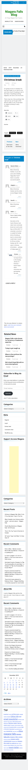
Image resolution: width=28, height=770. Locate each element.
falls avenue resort (17, 721)
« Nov (5, 693)
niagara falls (10, 734)
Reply (19, 181)
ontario (20, 743)
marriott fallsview (18, 729)
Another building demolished (16, 669)
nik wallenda (13, 743)
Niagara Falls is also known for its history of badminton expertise (14, 340)
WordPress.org (8, 433)
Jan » (9, 693)
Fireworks (12, 725)
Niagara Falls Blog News (12, 76)
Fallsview (6, 723)
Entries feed (8, 426)
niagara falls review (16, 737)
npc (17, 743)
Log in (6, 423)
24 (16, 687)
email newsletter (11, 719)
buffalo (10, 714)
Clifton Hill (14, 716)
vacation (7, 136)
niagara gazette (7, 739)
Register (7, 420)
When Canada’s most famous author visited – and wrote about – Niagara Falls (14, 5)
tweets (11, 747)
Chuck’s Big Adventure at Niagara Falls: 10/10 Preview (15, 1)
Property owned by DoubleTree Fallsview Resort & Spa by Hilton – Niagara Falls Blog (13, 572)
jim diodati (18, 727)
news (5, 731)
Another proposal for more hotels (15, 583)
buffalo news (15, 714)
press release (11, 745)
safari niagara (17, 745)
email (19, 716)
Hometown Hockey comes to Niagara (14, 649)
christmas (12, 133)
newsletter (9, 731)
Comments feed (9, 429)
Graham (7, 83)
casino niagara (7, 716)
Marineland (11, 729)
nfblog (20, 731)
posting (20, 133)
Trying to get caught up (12, 348)
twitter (16, 747)
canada (21, 714)
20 (4, 687)
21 (7, 687)
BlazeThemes (19, 756)
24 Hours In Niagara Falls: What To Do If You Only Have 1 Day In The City (14, 3)
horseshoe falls (12, 727)
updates (21, 747)
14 (7, 685)
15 (10, 685)
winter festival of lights (8, 749)
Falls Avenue (9, 721)
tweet (7, 747)
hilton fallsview (18, 725)
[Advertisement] (14, 50)
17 (16, 685)
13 (4, 685)
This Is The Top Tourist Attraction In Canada (14, 2)
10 (16, 682)
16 (13, 685)
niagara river (14, 741)
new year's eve (15, 731)
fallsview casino (12, 723)
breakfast (6, 714)
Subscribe (8, 393)
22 (10, 687)
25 (19, 687)
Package (5, 745)
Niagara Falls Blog (14, 13)
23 (13, 687)
